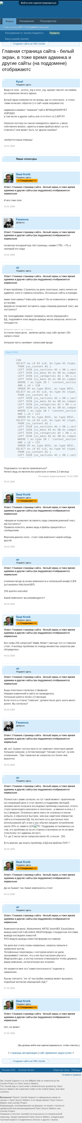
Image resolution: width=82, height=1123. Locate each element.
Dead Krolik (23, 174)
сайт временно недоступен (55, 1052)
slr (17, 267)
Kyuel (19, 81)
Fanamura (22, 219)
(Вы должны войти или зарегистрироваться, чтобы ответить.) (49, 1045)
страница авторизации (23, 1052)
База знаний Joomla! (17, 39)
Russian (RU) (8, 1070)
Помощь (75, 1070)
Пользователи (48, 21)
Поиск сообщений (13, 27)
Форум (9, 21)
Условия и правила (71, 1075)
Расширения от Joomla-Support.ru (24, 33)
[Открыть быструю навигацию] (77, 43)
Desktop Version (26, 1070)
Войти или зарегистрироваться (38, 3)
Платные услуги (29, 27)
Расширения (27, 21)
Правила (55, 33)
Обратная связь (61, 1070)
